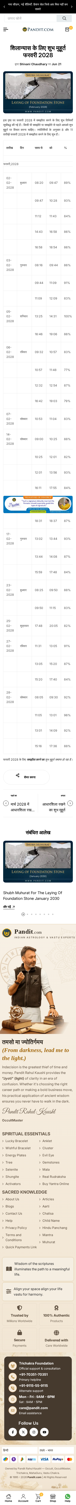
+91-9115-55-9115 (33, 1385)
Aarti (45, 1206)
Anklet (47, 1141)
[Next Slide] (71, 7)
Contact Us (13, 1213)
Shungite (12, 1177)
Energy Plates (15, 1155)
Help (8, 1221)
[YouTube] (44, 1432)
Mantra (47, 1235)
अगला (63, 795)
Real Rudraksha (54, 1177)
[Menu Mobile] (7, 29)
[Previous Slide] (4, 7)
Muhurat (48, 1242)
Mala (46, 1169)
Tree (8, 1162)
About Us (12, 1199)
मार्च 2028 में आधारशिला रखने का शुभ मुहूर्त (22, 810)
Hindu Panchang (54, 1228)
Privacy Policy (16, 1228)
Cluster (47, 1148)
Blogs (9, 1206)
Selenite (11, 1169)
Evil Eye (48, 1155)
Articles (48, 1199)
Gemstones (51, 1162)
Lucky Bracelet (16, 1141)
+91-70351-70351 (33, 1374)
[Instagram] (34, 1432)
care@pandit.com (33, 1408)
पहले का (14, 795)
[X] (23, 1432)
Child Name (51, 1221)
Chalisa (47, 1213)
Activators (13, 1184)
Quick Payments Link (21, 1247)
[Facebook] (12, 1432)
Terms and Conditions (13, 1237)
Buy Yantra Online (55, 1184)
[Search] (64, 18)
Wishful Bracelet (18, 1148)
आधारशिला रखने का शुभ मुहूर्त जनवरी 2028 (53, 810)
